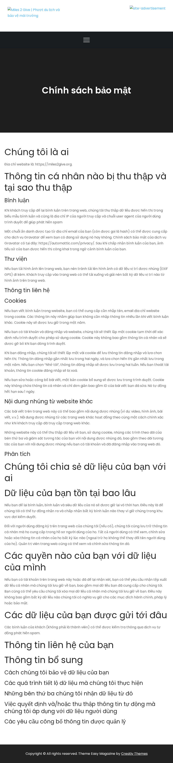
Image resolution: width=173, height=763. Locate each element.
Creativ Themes (134, 753)
